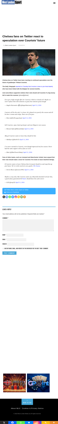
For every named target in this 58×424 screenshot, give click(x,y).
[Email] (21, 197)
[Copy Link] (18, 197)
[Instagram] (15, 197)
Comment (5, 218)
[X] (4, 197)
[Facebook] (7, 197)
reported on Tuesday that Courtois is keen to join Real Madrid (34, 86)
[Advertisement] (29, 20)
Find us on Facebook (12, 192)
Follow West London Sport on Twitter (17, 190)
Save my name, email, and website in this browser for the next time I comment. (26, 248)
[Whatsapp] (9, 197)
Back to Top (27, 403)
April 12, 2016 (36, 105)
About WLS (15, 408)
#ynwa (38, 166)
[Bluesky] (12, 197)
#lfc (34, 166)
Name (4, 235)
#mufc (24, 178)
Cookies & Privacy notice (33, 408)
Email (4, 239)
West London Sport (10, 45)
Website (4, 244)
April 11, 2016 (24, 139)
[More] (24, 197)
